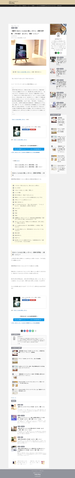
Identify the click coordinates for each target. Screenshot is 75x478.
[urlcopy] (35, 331)
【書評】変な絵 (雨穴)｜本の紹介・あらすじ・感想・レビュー (29, 439)
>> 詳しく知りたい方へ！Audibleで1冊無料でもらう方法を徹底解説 (25, 152)
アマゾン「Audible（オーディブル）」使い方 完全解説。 (30, 358)
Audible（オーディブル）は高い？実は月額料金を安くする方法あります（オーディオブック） (61, 139)
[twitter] (22, 331)
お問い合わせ (59, 5)
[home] (19, 343)
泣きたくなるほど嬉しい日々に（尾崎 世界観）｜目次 (26, 164)
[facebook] (24, 331)
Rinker (25, 127)
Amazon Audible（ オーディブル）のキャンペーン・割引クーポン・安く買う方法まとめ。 (61, 158)
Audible (33, 5)
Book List (24, 5)
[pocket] (27, 331)
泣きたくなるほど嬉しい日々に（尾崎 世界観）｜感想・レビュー (28, 166)
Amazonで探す (26, 129)
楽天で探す (33, 129)
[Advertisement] (37, 15)
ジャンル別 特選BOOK (42, 5)
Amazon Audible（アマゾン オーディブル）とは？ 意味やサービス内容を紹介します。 (62, 168)
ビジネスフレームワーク (51, 5)
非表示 (18, 160)
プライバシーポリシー (35, 470)
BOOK (13, 397)
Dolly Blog (11, 3)
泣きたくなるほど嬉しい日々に (23, 72)
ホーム (15, 5)
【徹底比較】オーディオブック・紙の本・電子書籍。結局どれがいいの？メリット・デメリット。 (61, 149)
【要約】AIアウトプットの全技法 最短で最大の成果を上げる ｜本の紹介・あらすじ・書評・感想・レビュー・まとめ (61, 73)
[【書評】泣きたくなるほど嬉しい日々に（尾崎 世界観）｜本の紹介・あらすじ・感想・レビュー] (30, 331)
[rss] (58, 53)
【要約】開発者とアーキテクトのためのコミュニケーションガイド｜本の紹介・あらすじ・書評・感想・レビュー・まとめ (61, 61)
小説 (15, 397)
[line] (33, 331)
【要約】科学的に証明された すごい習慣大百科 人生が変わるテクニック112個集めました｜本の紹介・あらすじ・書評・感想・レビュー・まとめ (31, 450)
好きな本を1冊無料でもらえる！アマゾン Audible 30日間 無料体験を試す (28, 149)
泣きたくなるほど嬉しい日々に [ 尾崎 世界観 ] (31, 126)
